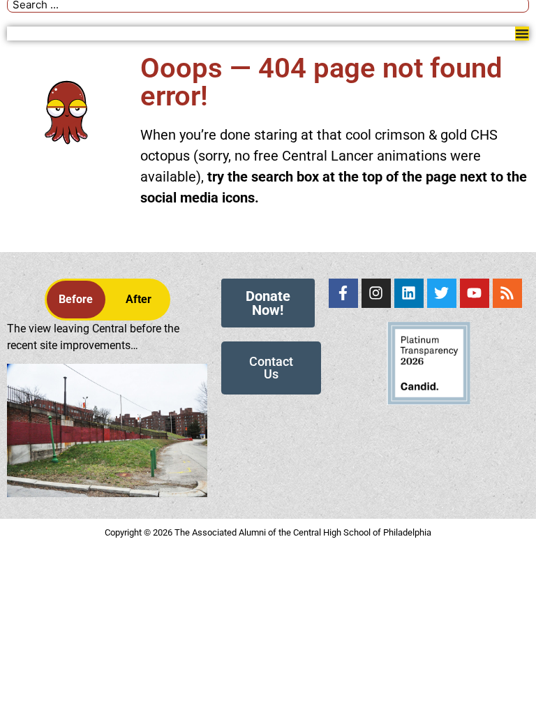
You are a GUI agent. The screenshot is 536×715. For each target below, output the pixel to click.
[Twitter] (441, 293)
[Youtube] (474, 293)
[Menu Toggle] (522, 33)
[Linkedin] (409, 293)
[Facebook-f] (343, 293)
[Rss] (507, 293)
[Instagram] (376, 293)
